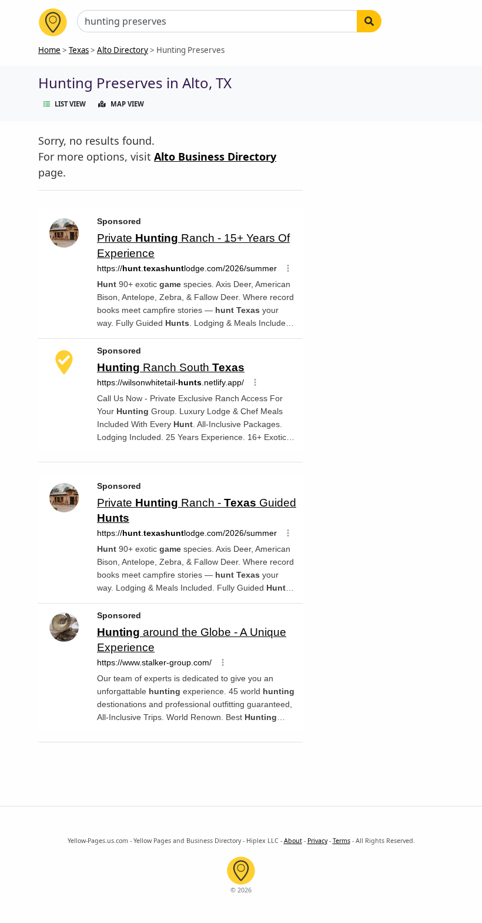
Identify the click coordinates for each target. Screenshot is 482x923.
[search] (369, 21)
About (293, 841)
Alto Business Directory (215, 156)
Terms (341, 841)
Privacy (317, 841)
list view (70, 103)
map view (127, 103)
